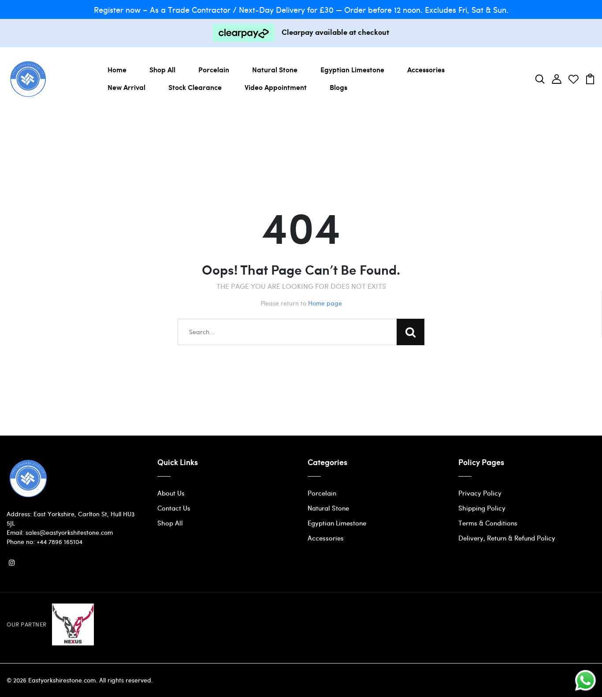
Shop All (162, 69)
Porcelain (213, 69)
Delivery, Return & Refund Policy (506, 537)
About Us (171, 492)
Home (117, 69)
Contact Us (173, 507)
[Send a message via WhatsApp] (585, 680)
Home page (325, 303)
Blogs (338, 87)
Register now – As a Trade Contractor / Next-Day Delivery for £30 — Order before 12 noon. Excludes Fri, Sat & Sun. (301, 9)
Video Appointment (276, 87)
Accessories (426, 69)
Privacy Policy (480, 492)
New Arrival (126, 87)
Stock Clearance (195, 87)
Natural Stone (274, 69)
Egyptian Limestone (352, 69)
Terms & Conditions (487, 522)
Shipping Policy (481, 507)
